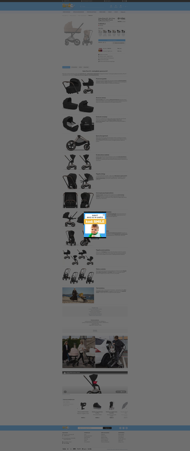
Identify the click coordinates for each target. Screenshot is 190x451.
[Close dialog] (104, 215)
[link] (95, 225)
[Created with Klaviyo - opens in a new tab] (95, 238)
